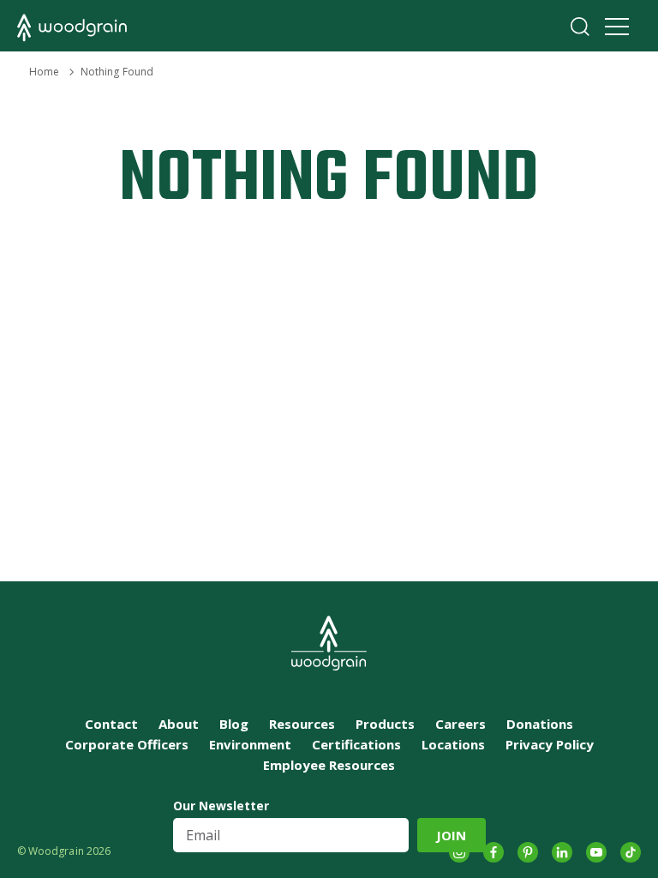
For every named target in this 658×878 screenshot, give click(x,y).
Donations (539, 723)
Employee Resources (329, 764)
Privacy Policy (549, 744)
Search (580, 26)
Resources (302, 723)
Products (385, 723)
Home (44, 71)
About (179, 723)
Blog (233, 723)
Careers (460, 723)
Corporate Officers (126, 744)
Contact (111, 723)
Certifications (356, 744)
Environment (250, 744)
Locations (453, 744)
